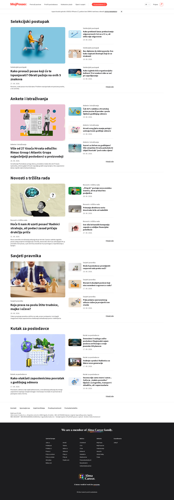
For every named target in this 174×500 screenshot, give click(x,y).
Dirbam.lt (82, 451)
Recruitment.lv (84, 463)
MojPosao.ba (100, 445)
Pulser (98, 457)
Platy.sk (65, 457)
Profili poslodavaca (51, 4)
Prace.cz (48, 451)
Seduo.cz (65, 448)
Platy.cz (65, 454)
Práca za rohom (50, 454)
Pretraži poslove (35, 4)
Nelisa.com (49, 463)
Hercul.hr (99, 451)
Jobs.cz (48, 442)
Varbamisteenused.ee (85, 466)
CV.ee (81, 448)
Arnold (64, 442)
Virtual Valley (100, 454)
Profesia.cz (49, 448)
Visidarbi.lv (83, 454)
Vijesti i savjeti (80, 4)
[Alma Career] (87, 477)
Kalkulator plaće (66, 4)
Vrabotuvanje (100, 448)
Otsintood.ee (83, 457)
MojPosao (99, 442)
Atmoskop (48, 460)
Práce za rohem (50, 457)
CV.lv (81, 445)
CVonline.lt (83, 442)
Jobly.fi (116, 442)
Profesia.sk (49, 445)
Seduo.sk (65, 451)
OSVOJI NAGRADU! (111, 11)
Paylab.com (66, 460)
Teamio (65, 445)
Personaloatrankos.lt (85, 460)
